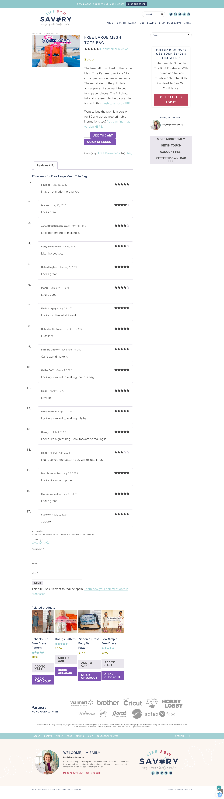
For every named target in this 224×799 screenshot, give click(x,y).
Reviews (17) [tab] (46, 165)
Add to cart (103, 135)
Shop (39, 33)
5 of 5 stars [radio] (47, 542)
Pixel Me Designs (184, 789)
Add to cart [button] (39, 668)
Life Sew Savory (56, 18)
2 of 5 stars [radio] (36, 542)
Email (35, 573)
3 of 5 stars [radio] (40, 542)
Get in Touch (171, 145)
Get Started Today (171, 99)
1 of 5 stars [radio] (33, 542)
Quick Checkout (100, 142)
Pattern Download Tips (171, 159)
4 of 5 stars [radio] (44, 542)
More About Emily (171, 139)
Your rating (37, 539)
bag (129, 153)
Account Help (171, 151)
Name (35, 563)
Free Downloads (109, 153)
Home (34, 33)
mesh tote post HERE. (116, 103)
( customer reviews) (115, 49)
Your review (38, 549)
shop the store (137, 4)
